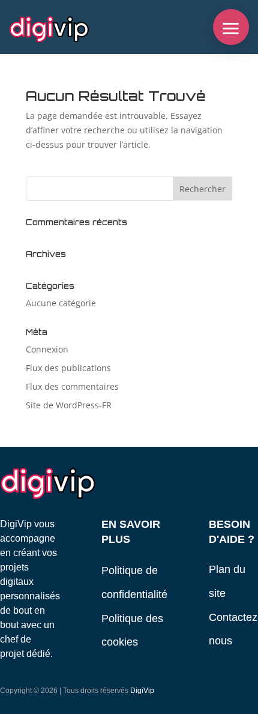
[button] (231, 27)
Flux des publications (68, 368)
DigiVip (142, 690)
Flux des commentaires (72, 386)
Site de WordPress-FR (69, 405)
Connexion (47, 349)
